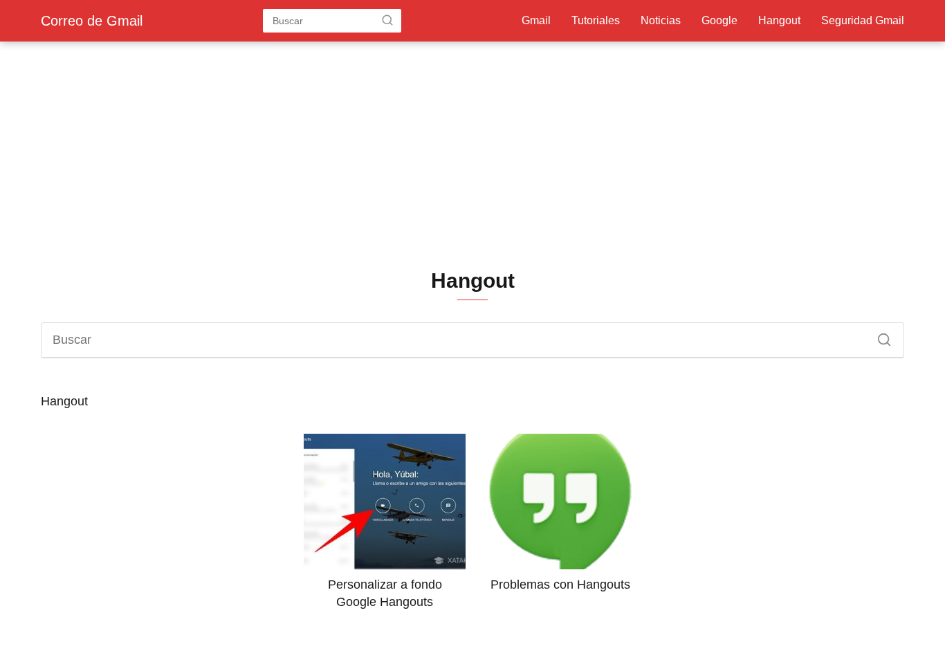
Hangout (779, 20)
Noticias (661, 20)
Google (719, 20)
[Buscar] (387, 20)
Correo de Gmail (92, 20)
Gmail (536, 20)
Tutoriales (595, 20)
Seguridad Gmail (862, 20)
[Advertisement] (472, 156)
